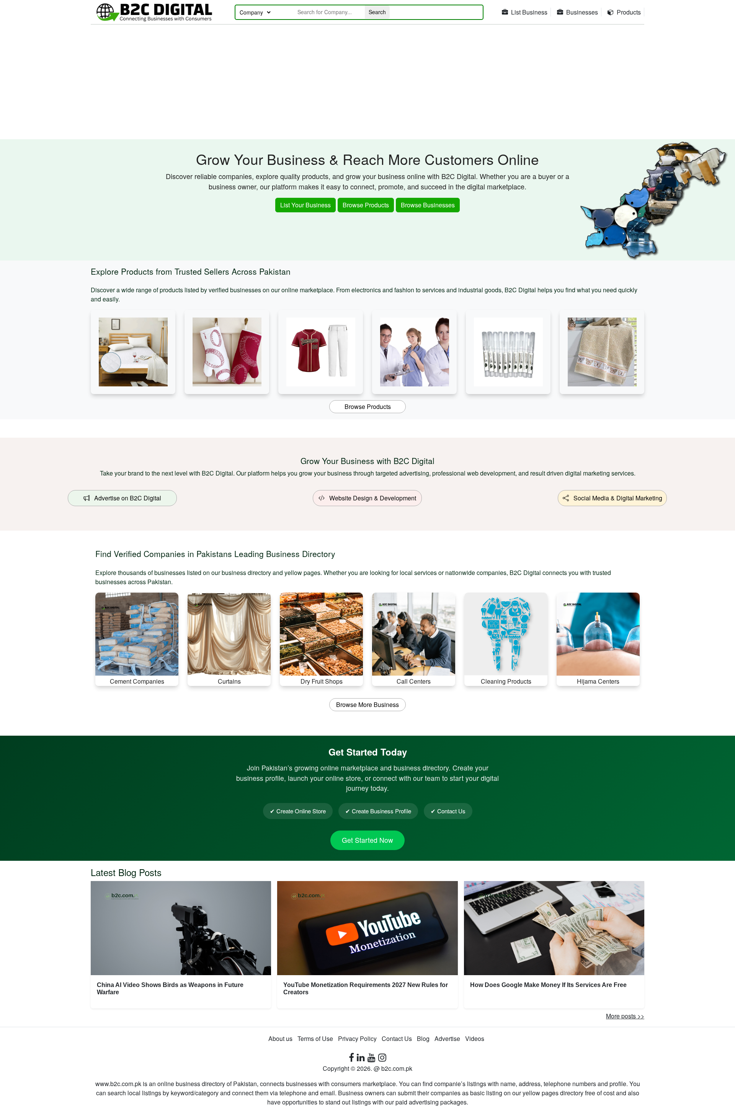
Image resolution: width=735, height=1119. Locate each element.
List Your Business (305, 204)
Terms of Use (315, 1038)
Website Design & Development (370, 498)
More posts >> (625, 1015)
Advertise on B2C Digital (125, 498)
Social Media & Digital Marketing (615, 498)
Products (629, 12)
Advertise (447, 1038)
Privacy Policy (357, 1038)
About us (280, 1038)
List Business (529, 12)
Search (377, 12)
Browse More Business (367, 704)
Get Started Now (367, 840)
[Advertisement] (367, 81)
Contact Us (397, 1038)
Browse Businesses (428, 204)
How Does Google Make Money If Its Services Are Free (548, 985)
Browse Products (366, 204)
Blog (423, 1038)
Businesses (582, 12)
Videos (474, 1038)
